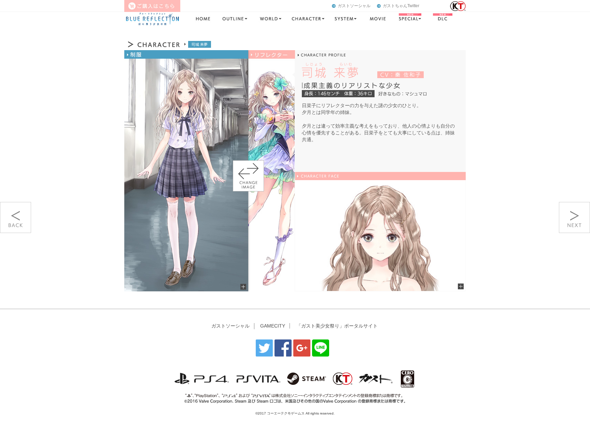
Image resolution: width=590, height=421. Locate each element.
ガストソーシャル (354, 5)
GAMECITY (272, 326)
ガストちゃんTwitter (401, 5)
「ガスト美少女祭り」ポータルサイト (337, 326)
